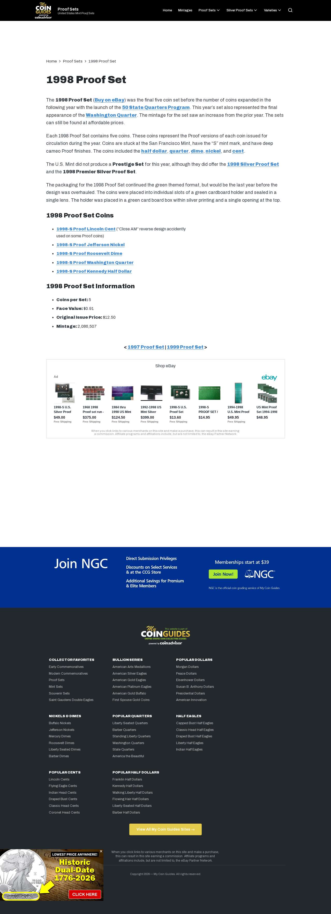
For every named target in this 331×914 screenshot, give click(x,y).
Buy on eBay (109, 100)
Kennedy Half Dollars (127, 786)
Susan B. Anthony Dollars (195, 687)
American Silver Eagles (129, 673)
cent (238, 151)
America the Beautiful (128, 756)
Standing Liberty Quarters (131, 736)
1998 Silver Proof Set (253, 164)
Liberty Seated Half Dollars (132, 806)
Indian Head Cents (63, 792)
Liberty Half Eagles (190, 743)
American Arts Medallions (131, 667)
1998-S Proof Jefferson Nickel (90, 245)
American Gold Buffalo (129, 693)
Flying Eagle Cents (63, 786)
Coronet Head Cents (64, 812)
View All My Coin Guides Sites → (166, 829)
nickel (213, 151)
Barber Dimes (59, 756)
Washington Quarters (128, 743)
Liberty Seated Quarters (130, 723)
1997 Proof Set (145, 347)
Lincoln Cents (59, 779)
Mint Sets (56, 687)
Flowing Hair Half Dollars (130, 799)
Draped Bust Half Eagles (194, 736)
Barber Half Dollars (126, 812)
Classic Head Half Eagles (195, 730)
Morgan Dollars (187, 667)
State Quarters (123, 749)
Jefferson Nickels (61, 730)
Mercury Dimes (60, 736)
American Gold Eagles (129, 680)
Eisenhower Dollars (190, 680)
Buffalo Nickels (60, 723)
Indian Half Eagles (189, 749)
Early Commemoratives (66, 667)
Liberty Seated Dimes (65, 749)
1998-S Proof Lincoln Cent (86, 229)
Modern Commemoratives (68, 673)
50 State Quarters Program (156, 107)
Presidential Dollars (190, 693)
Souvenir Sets (59, 693)
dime (197, 151)
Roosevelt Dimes (61, 743)
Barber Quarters (124, 730)
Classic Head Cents (64, 806)
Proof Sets (68, 9)
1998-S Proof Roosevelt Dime (89, 253)
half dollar (154, 151)
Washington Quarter (111, 115)
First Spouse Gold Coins (131, 700)
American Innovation (191, 700)
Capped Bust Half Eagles (194, 723)
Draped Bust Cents (63, 799)
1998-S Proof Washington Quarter (95, 262)
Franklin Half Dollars (127, 779)
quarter (179, 151)
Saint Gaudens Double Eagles (71, 700)
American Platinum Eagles (132, 687)
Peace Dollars (186, 673)
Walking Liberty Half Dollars (132, 792)
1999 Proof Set (185, 347)
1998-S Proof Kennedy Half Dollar (94, 271)
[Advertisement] (165, 42)
